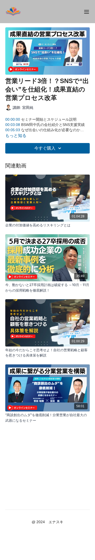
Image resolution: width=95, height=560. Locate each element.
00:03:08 (12, 125)
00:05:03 (12, 130)
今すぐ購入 (44, 148)
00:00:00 (12, 119)
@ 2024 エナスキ (47, 522)
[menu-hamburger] (86, 11)
